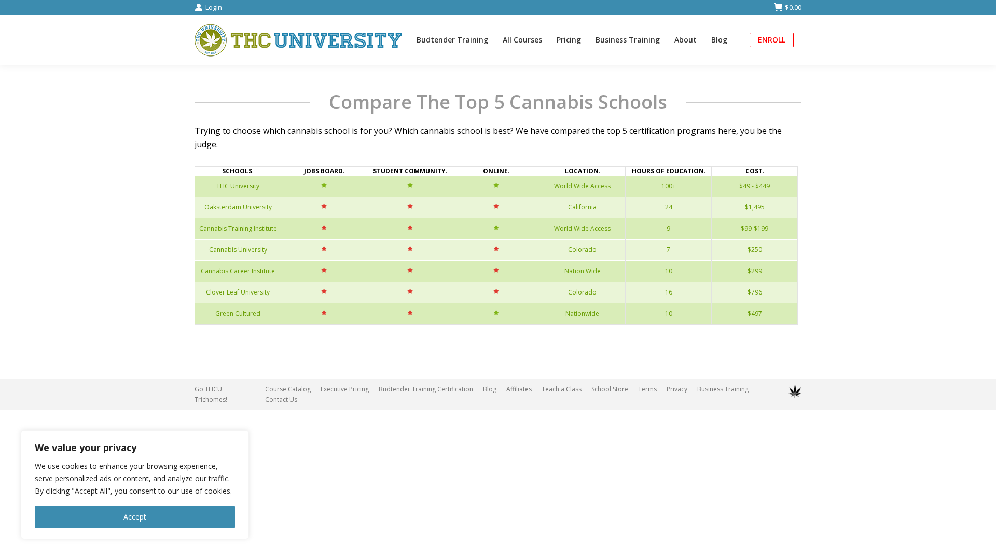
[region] (135, 484)
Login (213, 7)
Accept (134, 517)
